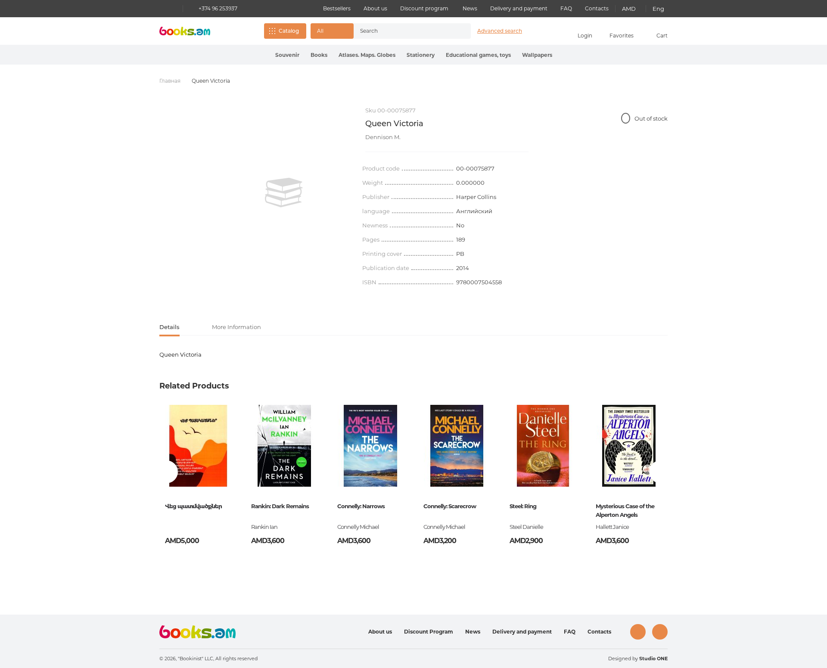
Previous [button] (166, 471)
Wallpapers (537, 55)
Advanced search (499, 31)
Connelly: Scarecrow (449, 506)
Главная (169, 81)
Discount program (424, 8)
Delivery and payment (518, 8)
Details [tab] (169, 326)
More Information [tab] (236, 326)
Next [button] (660, 471)
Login (585, 35)
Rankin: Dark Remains (280, 506)
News (470, 8)
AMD (629, 8)
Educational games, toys (478, 55)
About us (375, 8)
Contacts (597, 8)
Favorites (621, 35)
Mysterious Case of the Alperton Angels (625, 510)
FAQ (566, 8)
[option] (283, 192)
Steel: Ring (523, 506)
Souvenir (287, 55)
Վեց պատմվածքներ (193, 506)
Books (319, 55)
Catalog (289, 31)
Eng (658, 8)
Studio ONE (653, 659)
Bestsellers (337, 8)
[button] (332, 31)
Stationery (421, 55)
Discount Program (428, 631)
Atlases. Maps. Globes (367, 55)
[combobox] (403, 31)
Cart (662, 35)
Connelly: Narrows (361, 506)
